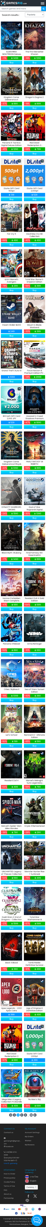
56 (31, 1115)
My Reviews (29, 1144)
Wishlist (28, 1140)
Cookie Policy (9, 1182)
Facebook (9, 1146)
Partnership (9, 1198)
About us (7, 1194)
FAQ (5, 1190)
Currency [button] (30, 1187)
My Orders (29, 1136)
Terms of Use (9, 1186)
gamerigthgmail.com (12, 1141)
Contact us (8, 1132)
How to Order (9, 1174)
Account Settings (32, 1132)
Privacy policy (9, 1178)
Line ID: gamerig (10, 1163)
